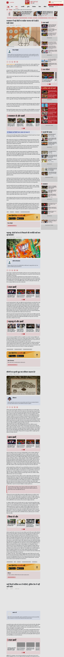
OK (59, 4)
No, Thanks (52, 4)
